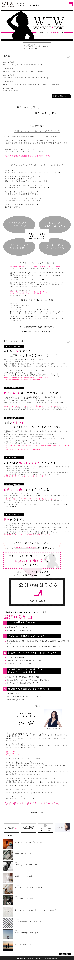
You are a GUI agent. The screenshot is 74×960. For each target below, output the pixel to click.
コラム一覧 (64, 954)
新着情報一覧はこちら (60, 96)
